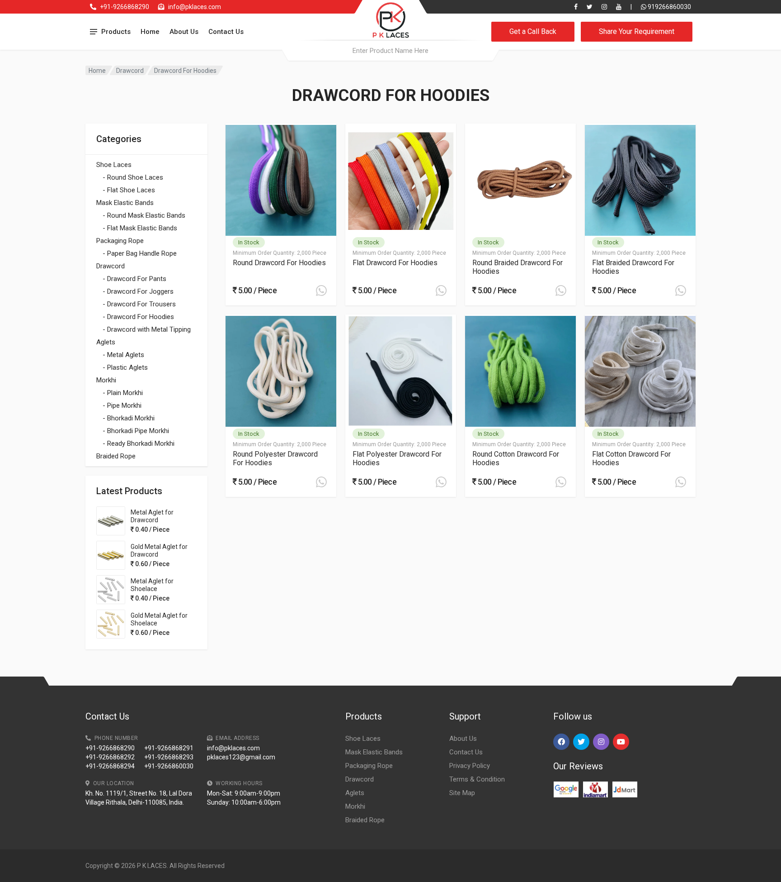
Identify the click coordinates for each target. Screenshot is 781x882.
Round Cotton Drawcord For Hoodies (515, 458)
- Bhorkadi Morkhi (129, 418)
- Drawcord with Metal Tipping (147, 329)
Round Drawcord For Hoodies (279, 262)
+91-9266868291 (168, 748)
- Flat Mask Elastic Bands (140, 228)
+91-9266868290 (124, 7)
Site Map (462, 793)
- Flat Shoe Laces (129, 190)
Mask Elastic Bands (125, 203)
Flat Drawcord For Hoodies (395, 262)
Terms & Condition (477, 779)
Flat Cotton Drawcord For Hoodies (631, 458)
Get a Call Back (532, 31)
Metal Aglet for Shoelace (152, 584)
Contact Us (226, 32)
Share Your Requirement (636, 31)
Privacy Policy (469, 766)
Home (150, 32)
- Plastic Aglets (125, 367)
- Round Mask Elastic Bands (144, 215)
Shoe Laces (114, 165)
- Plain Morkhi (123, 393)
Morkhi (106, 380)
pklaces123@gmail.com (241, 757)
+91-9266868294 (110, 766)
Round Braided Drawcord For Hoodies (517, 267)
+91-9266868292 (110, 757)
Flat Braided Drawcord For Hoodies (633, 267)
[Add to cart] (321, 290)
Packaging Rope (120, 241)
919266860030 (668, 7)
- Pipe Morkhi (122, 405)
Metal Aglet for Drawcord (152, 516)
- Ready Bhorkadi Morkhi (138, 443)
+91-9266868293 (168, 757)
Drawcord (130, 70)
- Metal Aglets (123, 355)
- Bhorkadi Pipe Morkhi (136, 431)
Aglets (105, 342)
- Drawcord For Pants (134, 279)
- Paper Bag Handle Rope (140, 253)
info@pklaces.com (194, 7)
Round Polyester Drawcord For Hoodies (275, 458)
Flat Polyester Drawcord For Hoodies (397, 458)
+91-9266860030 (168, 766)
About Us (183, 32)
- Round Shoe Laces (133, 177)
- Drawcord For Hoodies (138, 317)
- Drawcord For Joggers (138, 291)
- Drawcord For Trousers (139, 304)
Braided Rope (116, 456)
